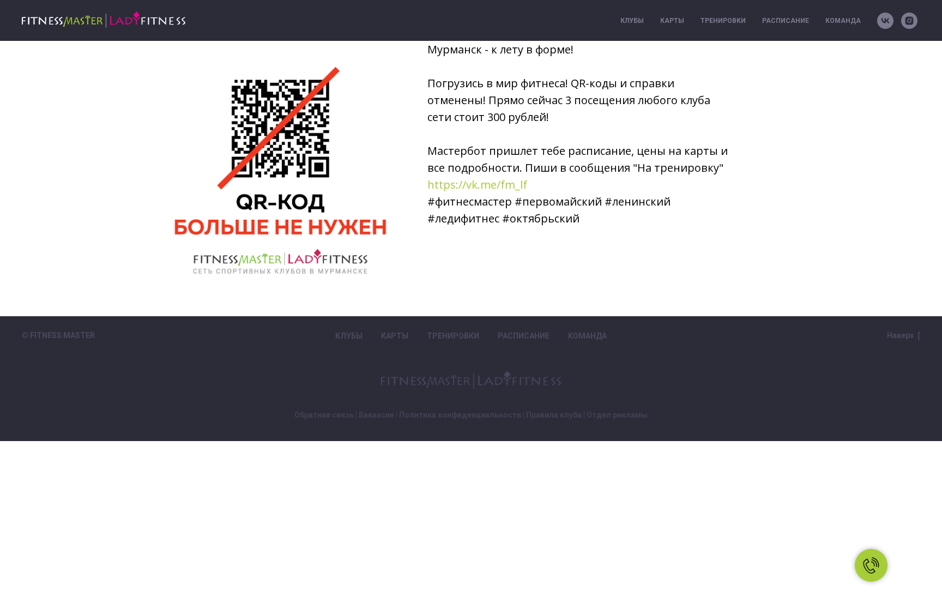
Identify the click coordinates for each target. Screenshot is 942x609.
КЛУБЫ (632, 21)
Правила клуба (554, 415)
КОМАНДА (843, 21)
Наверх (900, 335)
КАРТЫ (672, 21)
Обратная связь (324, 415)
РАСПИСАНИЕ (785, 21)
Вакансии (376, 415)
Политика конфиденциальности (460, 415)
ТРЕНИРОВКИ (723, 21)
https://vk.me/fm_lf (477, 184)
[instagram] (909, 21)
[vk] (885, 21)
